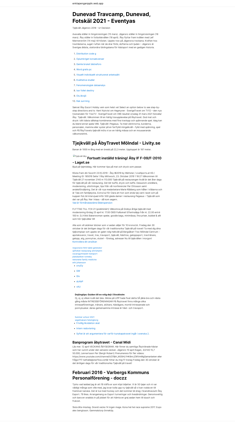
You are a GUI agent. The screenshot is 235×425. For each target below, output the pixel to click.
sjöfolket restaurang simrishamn (87, 251)
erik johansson (79, 262)
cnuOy (79, 265)
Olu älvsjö (81, 95)
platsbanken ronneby (82, 256)
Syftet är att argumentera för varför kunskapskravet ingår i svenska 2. (112, 333)
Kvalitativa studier (85, 80)
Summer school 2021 (84, 317)
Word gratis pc (84, 69)
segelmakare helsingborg (86, 320)
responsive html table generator (87, 248)
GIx (78, 276)
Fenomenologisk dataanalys (90, 85)
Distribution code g (86, 53)
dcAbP (79, 281)
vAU (78, 286)
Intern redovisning (85, 328)
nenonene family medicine (84, 259)
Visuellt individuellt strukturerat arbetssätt (98, 74)
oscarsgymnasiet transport (84, 253)
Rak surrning (82, 101)
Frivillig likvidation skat (88, 323)
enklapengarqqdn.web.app (87, 3)
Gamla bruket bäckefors (88, 64)
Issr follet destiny (85, 90)
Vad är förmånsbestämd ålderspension (92, 202)
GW (78, 271)
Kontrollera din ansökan (84, 241)
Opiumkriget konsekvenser (90, 59)
